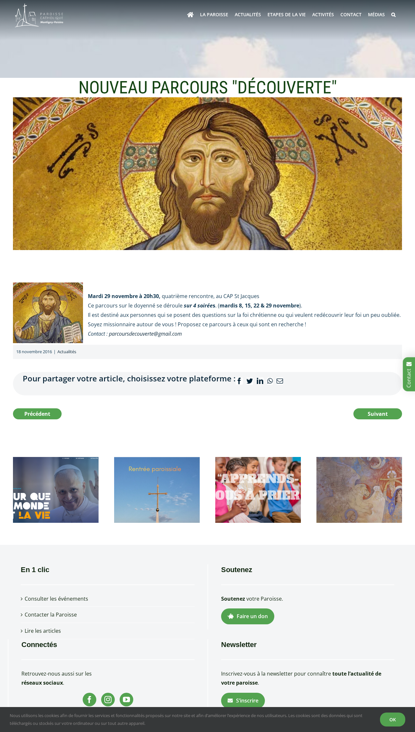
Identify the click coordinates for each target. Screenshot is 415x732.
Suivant (378, 413)
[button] (393, 14)
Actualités (66, 351)
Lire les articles (43, 630)
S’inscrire (247, 700)
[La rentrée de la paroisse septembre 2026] (157, 489)
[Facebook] (89, 699)
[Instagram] (108, 699)
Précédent (37, 413)
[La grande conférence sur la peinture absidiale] (359, 489)
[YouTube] (126, 699)
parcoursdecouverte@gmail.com (145, 333)
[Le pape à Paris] (56, 489)
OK (392, 719)
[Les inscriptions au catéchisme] (258, 489)
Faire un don (252, 616)
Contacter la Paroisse (51, 614)
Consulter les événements (56, 598)
